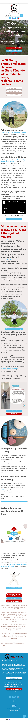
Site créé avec (3, 719)
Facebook (4, 645)
